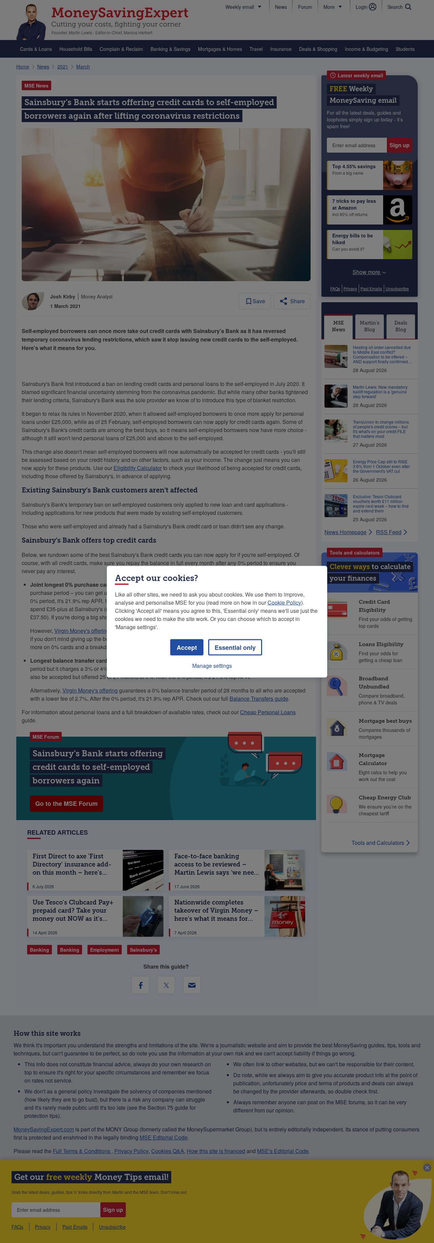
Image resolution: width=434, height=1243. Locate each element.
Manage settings (212, 665)
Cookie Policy (284, 602)
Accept (187, 647)
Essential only (235, 647)
